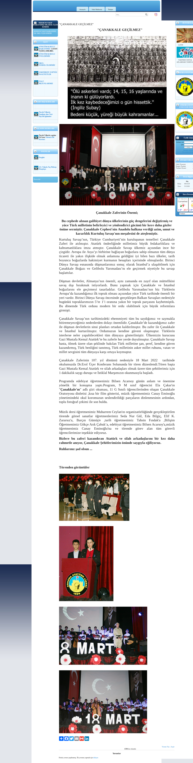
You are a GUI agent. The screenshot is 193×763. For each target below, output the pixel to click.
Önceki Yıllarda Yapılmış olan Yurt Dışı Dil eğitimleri (46, 114)
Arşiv (172, 747)
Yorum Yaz (165, 747)
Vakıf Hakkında (97, 9)
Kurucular (37, 179)
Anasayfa (82, 9)
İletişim (110, 9)
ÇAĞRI (180, 45)
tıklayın (95, 758)
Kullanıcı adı (180, 142)
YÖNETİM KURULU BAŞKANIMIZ (47, 48)
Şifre (182, 144)
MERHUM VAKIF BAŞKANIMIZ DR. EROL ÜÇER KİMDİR (45, 32)
